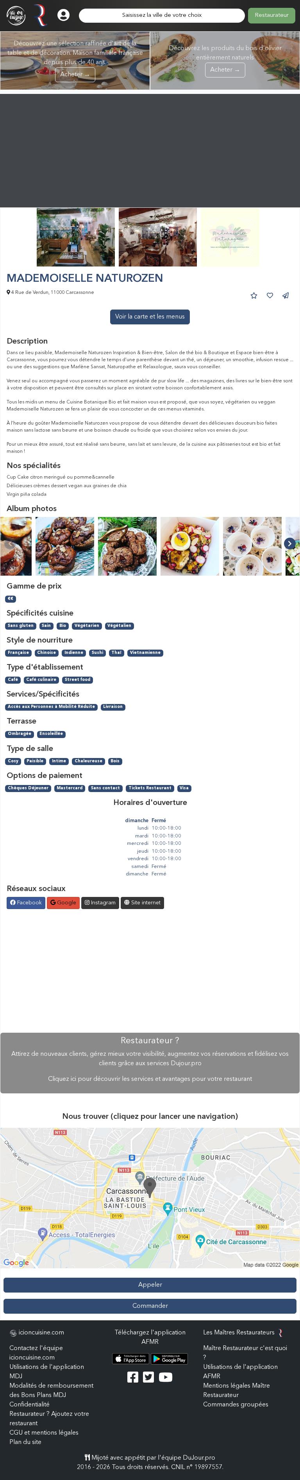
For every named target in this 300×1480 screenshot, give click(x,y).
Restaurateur (272, 15)
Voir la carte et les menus (150, 317)
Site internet (145, 903)
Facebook (29, 903)
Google (65, 903)
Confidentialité (29, 1405)
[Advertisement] (150, 148)
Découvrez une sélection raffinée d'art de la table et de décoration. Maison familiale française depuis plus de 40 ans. (75, 59)
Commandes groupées (235, 1405)
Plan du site (25, 1442)
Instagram (102, 903)
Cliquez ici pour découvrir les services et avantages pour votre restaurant (150, 1079)
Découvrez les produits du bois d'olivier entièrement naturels (225, 59)
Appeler (150, 1285)
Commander (150, 1306)
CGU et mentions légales (44, 1433)
